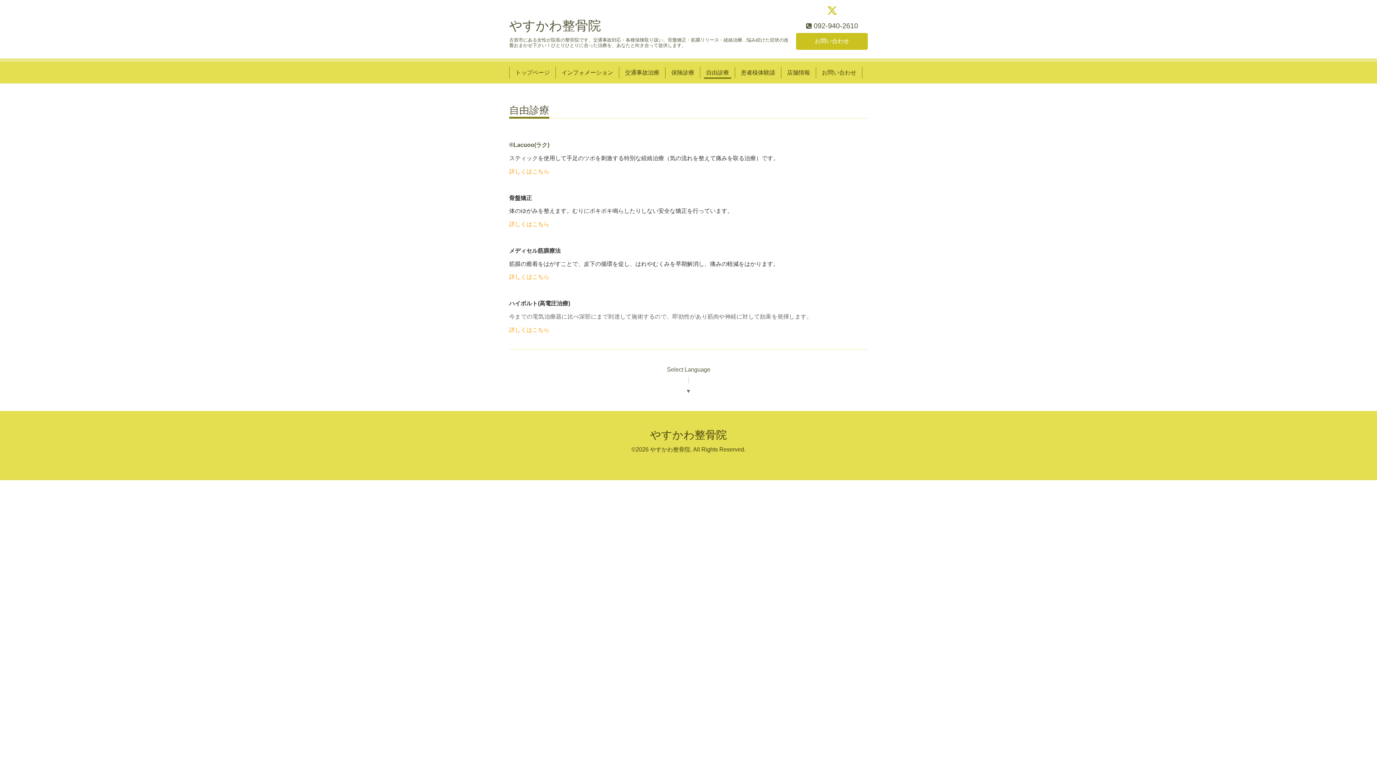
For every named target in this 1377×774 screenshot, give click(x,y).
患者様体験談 (758, 73)
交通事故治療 (642, 73)
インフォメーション (587, 73)
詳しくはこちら (529, 171)
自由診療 (717, 73)
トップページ (532, 73)
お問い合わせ (832, 41)
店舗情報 (798, 73)
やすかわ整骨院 (555, 25)
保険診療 (682, 73)
